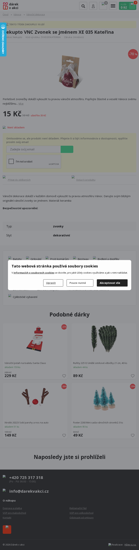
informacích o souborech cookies (34, 272)
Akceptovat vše (110, 283)
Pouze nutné (78, 283)
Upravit (51, 283)
